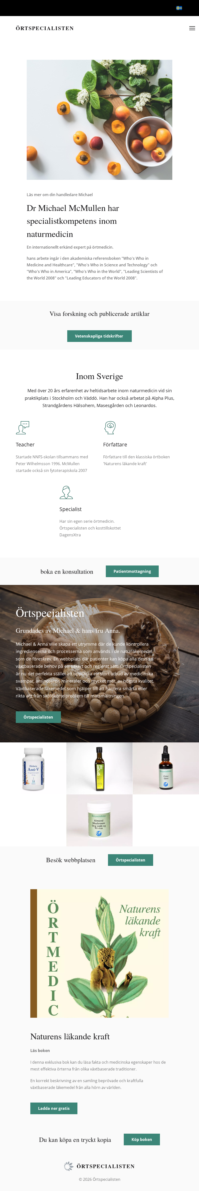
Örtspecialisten (38, 717)
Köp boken (142, 1139)
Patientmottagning (132, 571)
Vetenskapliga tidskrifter (99, 336)
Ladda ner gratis (54, 1108)
